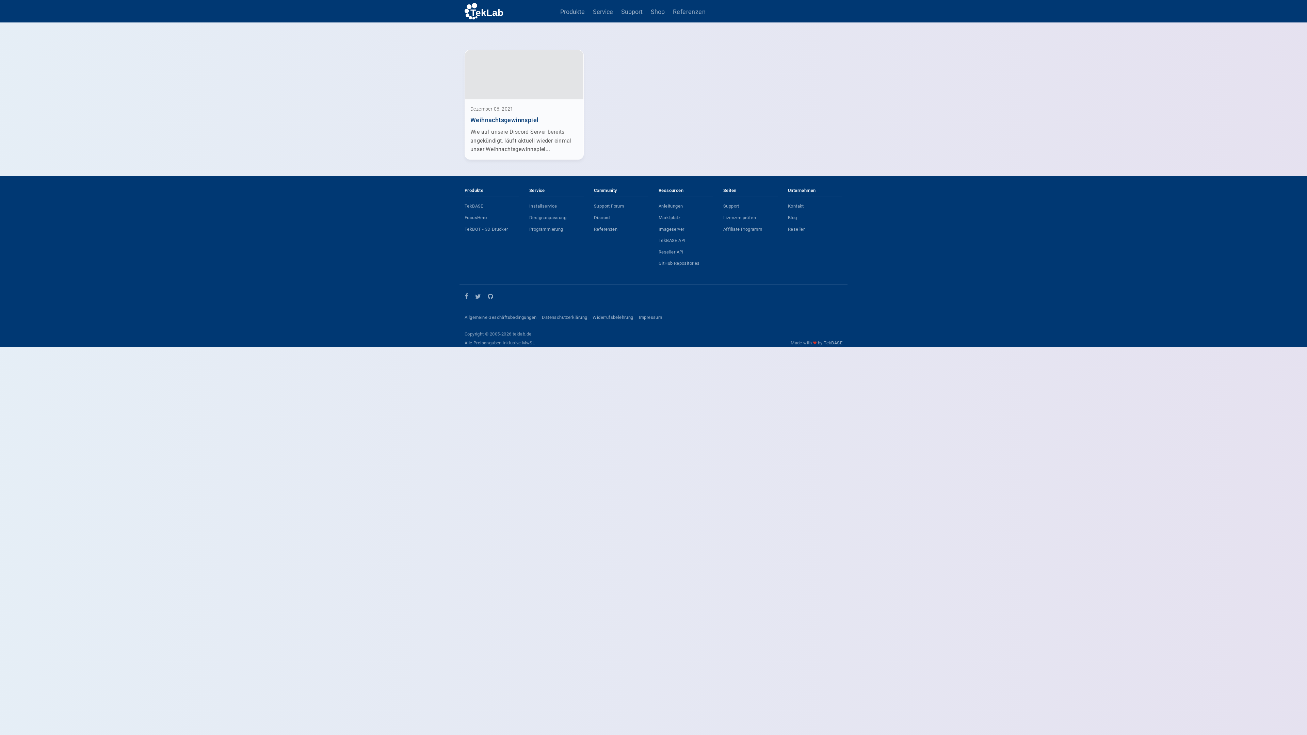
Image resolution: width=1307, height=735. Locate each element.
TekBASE (474, 206)
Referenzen (689, 11)
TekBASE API (672, 240)
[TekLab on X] (478, 297)
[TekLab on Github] (490, 297)
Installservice (543, 206)
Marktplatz (669, 217)
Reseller (796, 229)
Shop (658, 11)
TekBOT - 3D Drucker (486, 229)
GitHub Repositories (679, 263)
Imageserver (671, 229)
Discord (602, 217)
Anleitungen (671, 206)
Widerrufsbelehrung (613, 317)
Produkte (572, 11)
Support (632, 11)
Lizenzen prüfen (739, 217)
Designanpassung (547, 217)
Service (603, 11)
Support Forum (609, 206)
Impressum (650, 317)
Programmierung (546, 229)
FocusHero (476, 217)
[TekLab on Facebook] (466, 296)
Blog (792, 217)
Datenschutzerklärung (564, 317)
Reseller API (671, 252)
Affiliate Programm (742, 229)
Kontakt (796, 206)
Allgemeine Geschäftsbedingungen (500, 317)
